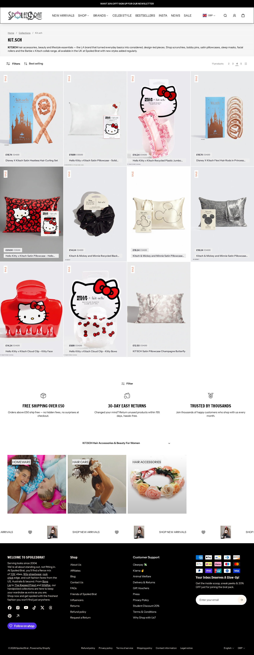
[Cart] (243, 15)
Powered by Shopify (40, 648)
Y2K (12, 574)
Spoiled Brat (22, 648)
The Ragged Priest (26, 585)
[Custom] (18, 616)
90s (25, 574)
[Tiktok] (34, 607)
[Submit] (241, 600)
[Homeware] (37, 484)
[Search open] (225, 15)
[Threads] (50, 607)
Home (11, 32)
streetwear (35, 574)
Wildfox (46, 585)
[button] (33, 63)
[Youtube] (26, 607)
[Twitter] (42, 607)
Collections (24, 32)
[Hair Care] (97, 484)
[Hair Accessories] (157, 484)
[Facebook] (9, 607)
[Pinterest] (9, 616)
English (228, 648)
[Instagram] (18, 607)
